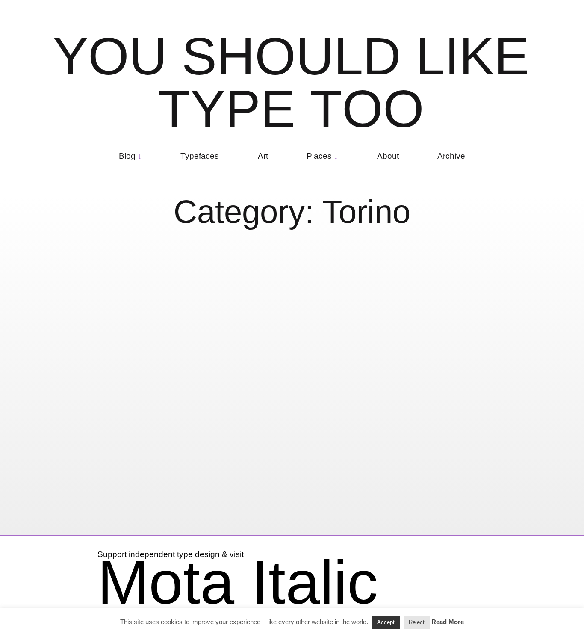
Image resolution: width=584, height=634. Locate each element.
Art (263, 155)
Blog (127, 155)
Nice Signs (126, 479)
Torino (161, 479)
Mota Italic (237, 582)
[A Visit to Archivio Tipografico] (301, 350)
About (388, 155)
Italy (305, 481)
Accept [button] (386, 622)
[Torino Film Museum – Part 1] (118, 350)
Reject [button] (417, 622)
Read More (447, 621)
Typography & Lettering (79, 487)
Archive (451, 155)
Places (319, 155)
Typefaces (199, 155)
